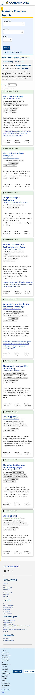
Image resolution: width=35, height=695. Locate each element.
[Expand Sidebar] (2, 8)
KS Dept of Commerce (9, 620)
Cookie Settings (7, 613)
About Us (5, 583)
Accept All (17, 671)
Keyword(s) (7, 21)
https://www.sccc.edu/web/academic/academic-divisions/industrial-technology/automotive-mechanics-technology (18, 284)
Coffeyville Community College (11, 158)
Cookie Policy (6, 611)
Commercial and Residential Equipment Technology (16, 305)
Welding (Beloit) (10, 417)
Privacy (5, 604)
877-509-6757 (6, 639)
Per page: (4, 85)
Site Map (5, 596)
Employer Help (7, 589)
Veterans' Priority (8, 607)
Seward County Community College (12, 249)
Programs (6, 594)
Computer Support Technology (11, 198)
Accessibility (6, 609)
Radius (5, 37)
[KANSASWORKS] (17, 2)
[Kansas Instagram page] (12, 571)
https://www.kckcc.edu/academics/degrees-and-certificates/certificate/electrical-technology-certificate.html (17, 133)
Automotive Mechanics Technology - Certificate (14, 245)
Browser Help (7, 591)
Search (6, 48)
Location (6, 29)
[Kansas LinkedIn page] (8, 571)
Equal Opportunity (8, 605)
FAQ (4, 585)
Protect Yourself (7, 593)
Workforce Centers (8, 640)
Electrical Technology (13, 96)
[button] (2, 2)
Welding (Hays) (10, 516)
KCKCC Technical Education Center (12, 98)
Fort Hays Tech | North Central (11, 370)
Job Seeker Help (7, 587)
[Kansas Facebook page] (4, 571)
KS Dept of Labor (7, 622)
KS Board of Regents (8, 624)
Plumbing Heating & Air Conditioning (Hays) (14, 466)
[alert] (17, 92)
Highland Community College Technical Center (15, 202)
